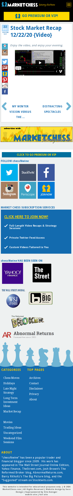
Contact (34, 383)
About (33, 399)
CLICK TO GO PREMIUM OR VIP (36, 154)
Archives (34, 378)
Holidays (9, 383)
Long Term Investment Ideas (10, 402)
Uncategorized (12, 432)
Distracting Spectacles (52, 109)
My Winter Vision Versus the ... (20, 112)
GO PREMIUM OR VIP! (40, 16)
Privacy (34, 394)
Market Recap (12, 411)
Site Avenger (50, 492)
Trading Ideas (12, 427)
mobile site (31, 494)
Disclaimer (36, 388)
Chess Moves (11, 378)
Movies (7, 422)
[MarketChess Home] (28, 4)
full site (43, 494)
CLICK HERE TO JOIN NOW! (26, 216)
